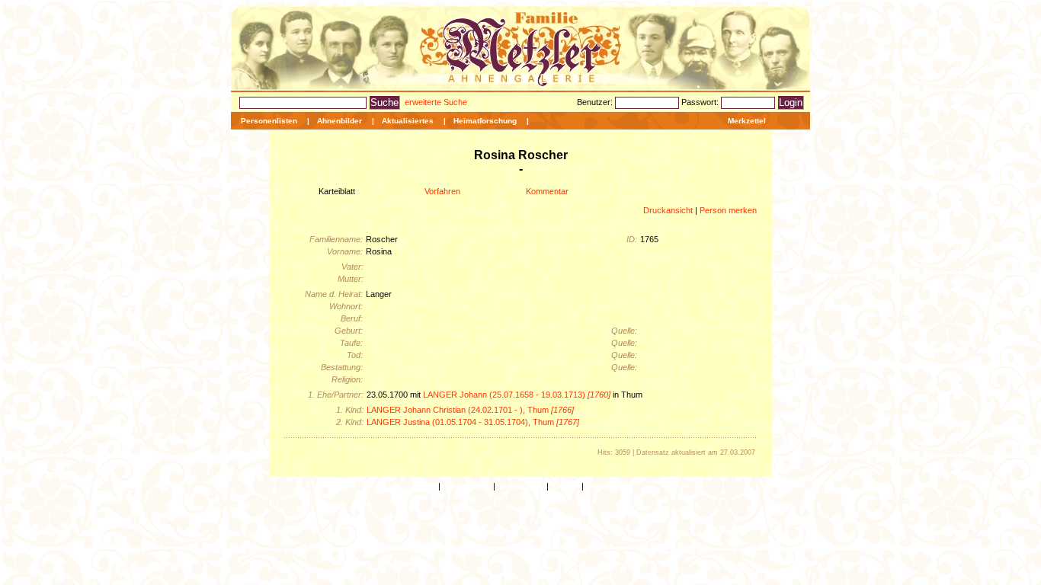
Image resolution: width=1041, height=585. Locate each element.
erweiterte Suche (436, 102)
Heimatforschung (485, 121)
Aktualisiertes (408, 121)
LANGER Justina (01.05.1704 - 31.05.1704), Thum (473, 422)
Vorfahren (442, 191)
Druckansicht (668, 210)
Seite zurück (521, 486)
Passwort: (701, 102)
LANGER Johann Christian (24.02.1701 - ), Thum (470, 409)
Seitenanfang (467, 486)
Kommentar (547, 191)
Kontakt (565, 486)
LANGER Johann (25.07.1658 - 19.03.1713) (516, 394)
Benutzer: (596, 102)
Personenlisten (269, 121)
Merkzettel (747, 121)
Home (425, 486)
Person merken (728, 210)
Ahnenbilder (339, 121)
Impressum (607, 486)
